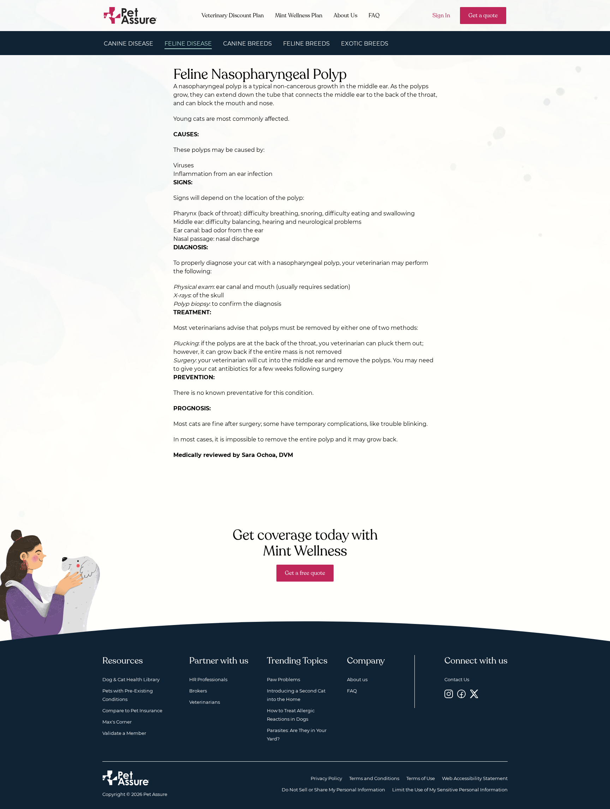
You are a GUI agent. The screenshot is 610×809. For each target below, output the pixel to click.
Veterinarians (204, 702)
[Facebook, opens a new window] (461, 693)
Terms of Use (420, 778)
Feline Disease (188, 43)
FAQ (374, 15)
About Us (345, 15)
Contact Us (456, 679)
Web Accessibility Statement (475, 778)
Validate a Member (124, 733)
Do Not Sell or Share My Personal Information (333, 789)
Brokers (198, 691)
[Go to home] (130, 15)
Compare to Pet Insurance (132, 710)
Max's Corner (117, 722)
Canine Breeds (247, 43)
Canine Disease (128, 43)
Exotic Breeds (364, 43)
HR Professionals (208, 679)
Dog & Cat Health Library (131, 679)
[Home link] (125, 778)
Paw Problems (283, 679)
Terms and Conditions (374, 778)
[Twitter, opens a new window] (474, 693)
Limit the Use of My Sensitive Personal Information (450, 789)
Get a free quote (305, 573)
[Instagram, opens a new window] (448, 693)
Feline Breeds (306, 43)
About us (357, 679)
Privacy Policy (326, 778)
